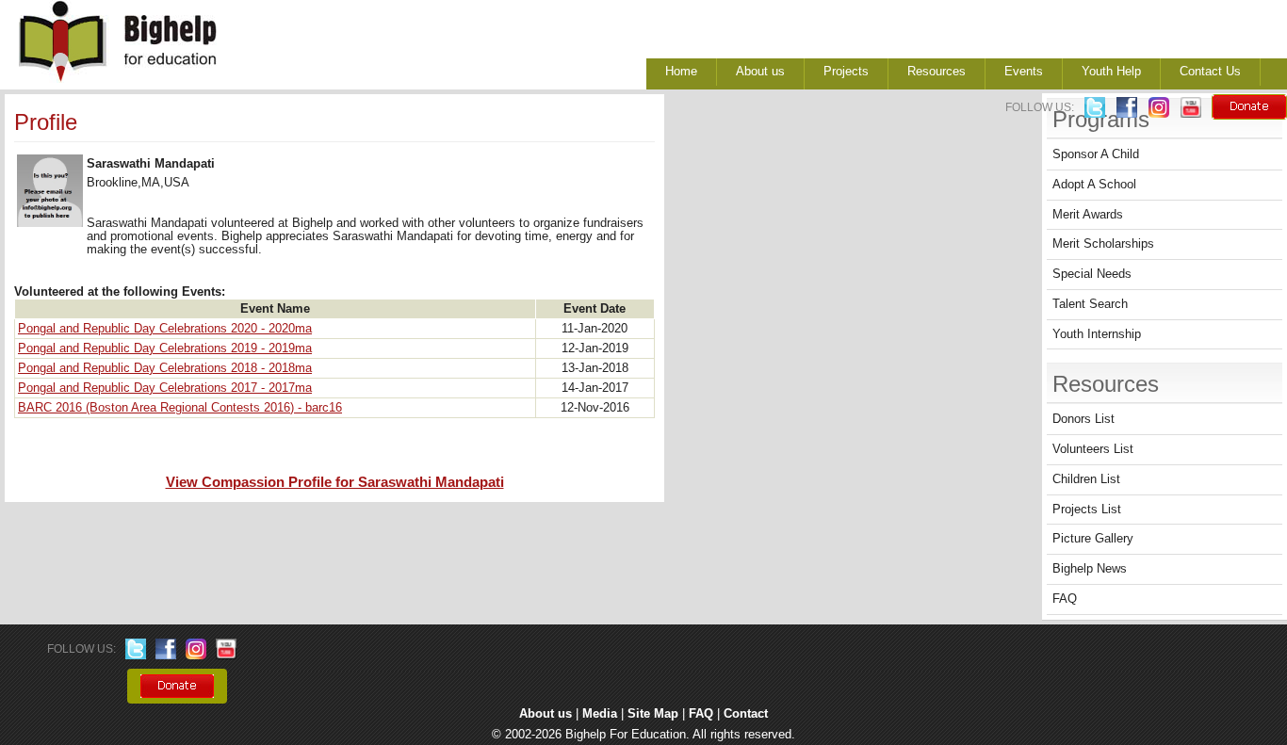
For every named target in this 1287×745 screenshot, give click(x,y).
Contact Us (1210, 71)
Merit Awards (1087, 214)
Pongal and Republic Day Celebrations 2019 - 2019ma (165, 348)
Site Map (652, 714)
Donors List (1083, 419)
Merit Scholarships (1103, 244)
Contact (746, 714)
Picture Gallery (1092, 538)
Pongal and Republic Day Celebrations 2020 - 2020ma (165, 328)
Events (1023, 71)
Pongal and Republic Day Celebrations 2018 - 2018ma (165, 368)
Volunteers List (1092, 449)
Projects (846, 71)
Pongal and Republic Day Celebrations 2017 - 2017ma (165, 388)
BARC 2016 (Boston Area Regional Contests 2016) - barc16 (180, 407)
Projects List (1086, 509)
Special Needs (1092, 274)
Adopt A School (1094, 184)
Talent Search (1090, 304)
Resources (936, 71)
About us (760, 71)
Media (599, 714)
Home (681, 71)
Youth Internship (1096, 334)
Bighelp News (1089, 568)
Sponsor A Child (1095, 154)
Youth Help (1111, 71)
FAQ (1064, 599)
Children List (1086, 479)
